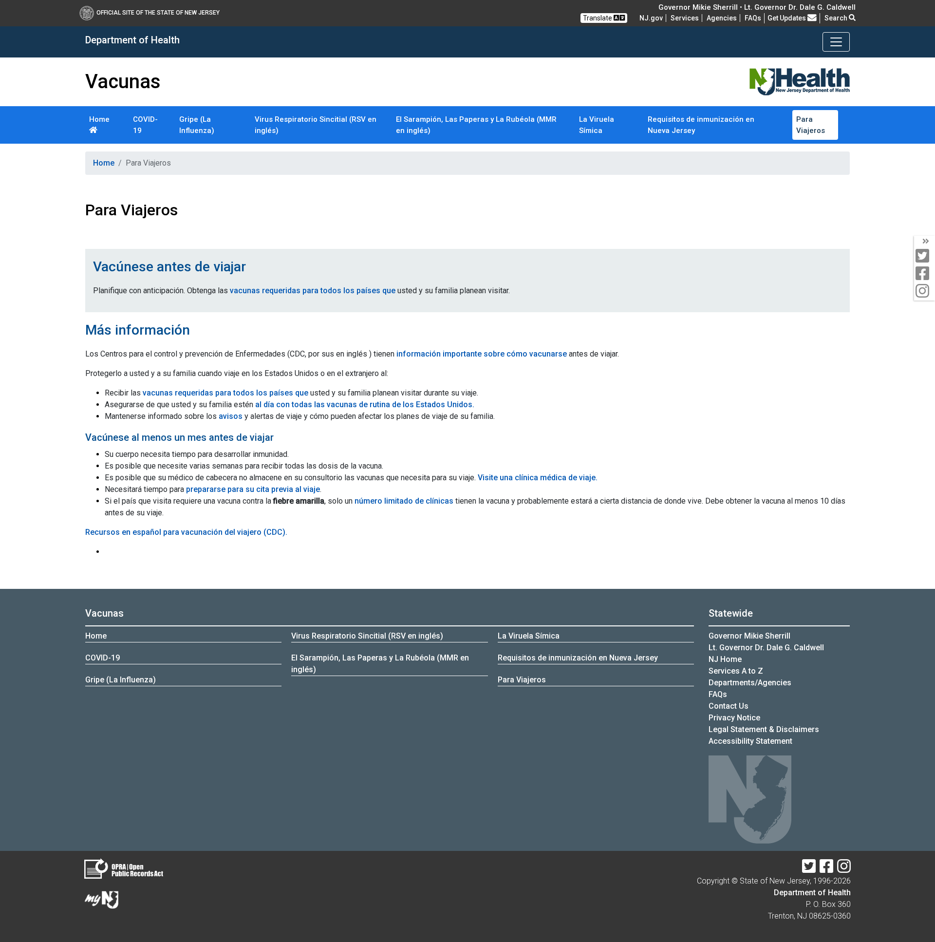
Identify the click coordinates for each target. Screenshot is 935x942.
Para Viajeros (810, 125)
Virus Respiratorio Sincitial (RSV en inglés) (315, 125)
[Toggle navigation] (836, 42)
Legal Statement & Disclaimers (764, 729)
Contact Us (728, 706)
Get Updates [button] (787, 18)
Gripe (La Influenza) (196, 125)
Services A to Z (736, 671)
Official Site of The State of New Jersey (158, 12)
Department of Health (812, 892)
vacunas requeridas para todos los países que (312, 290)
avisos (231, 416)
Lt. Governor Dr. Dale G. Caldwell (766, 647)
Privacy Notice (734, 717)
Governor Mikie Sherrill (749, 636)
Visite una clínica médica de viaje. (538, 477)
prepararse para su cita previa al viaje (253, 489)
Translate (598, 18)
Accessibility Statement (750, 741)
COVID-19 (145, 125)
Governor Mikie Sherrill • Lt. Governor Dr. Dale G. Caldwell (757, 7)
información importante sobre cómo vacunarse (481, 353)
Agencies (722, 18)
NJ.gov (651, 18)
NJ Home (725, 659)
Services (685, 18)
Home (99, 119)
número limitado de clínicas (404, 501)
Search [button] (836, 18)
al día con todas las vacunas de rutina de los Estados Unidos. (364, 404)
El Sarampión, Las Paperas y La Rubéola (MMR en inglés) (476, 125)
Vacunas (104, 613)
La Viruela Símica (596, 125)
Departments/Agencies (750, 682)
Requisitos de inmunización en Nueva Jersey (701, 125)
